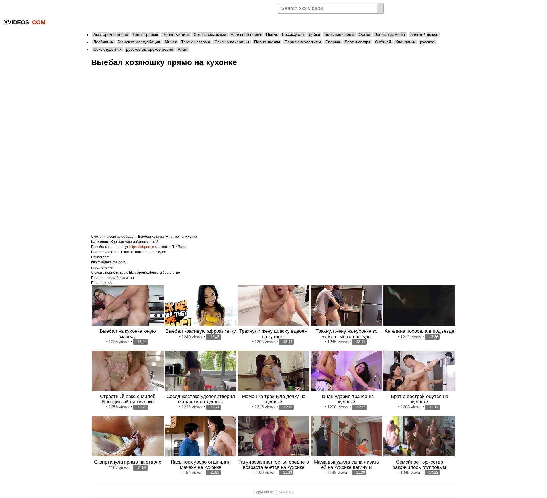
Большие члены (339, 34)
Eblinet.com (100, 257)
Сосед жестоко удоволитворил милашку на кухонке (200, 399)
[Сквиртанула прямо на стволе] (128, 443)
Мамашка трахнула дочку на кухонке (273, 399)
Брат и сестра (358, 42)
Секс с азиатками (210, 34)
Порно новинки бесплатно (112, 278)
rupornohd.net (102, 267)
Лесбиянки (103, 42)
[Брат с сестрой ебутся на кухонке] (419, 378)
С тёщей (383, 42)
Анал (182, 49)
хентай (152, 242)
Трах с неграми (195, 42)
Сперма (332, 42)
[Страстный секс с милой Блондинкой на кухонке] (128, 378)
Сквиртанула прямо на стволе (127, 461)
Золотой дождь (424, 34)
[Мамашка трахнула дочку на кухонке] (273, 378)
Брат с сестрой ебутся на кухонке (419, 399)
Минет (171, 42)
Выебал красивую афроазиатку (201, 331)
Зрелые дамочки (390, 34)
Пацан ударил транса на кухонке (346, 399)
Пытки (271, 34)
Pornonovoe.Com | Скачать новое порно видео (128, 252)
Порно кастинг (175, 34)
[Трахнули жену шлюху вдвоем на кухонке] (273, 312)
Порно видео (101, 283)
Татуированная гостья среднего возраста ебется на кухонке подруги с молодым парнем (273, 467)
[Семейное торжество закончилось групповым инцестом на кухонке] (419, 436)
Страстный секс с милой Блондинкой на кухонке (128, 399)
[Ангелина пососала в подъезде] (419, 312)
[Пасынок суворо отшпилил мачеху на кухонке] (200, 443)
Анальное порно (246, 34)
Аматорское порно (110, 34)
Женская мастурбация (139, 42)
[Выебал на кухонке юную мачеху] (128, 312)
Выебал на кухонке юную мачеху (128, 333)
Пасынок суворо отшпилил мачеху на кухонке (201, 464)
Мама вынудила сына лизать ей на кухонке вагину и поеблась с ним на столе (346, 467)
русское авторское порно (149, 49)
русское (427, 42)
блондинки (405, 42)
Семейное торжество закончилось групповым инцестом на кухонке (419, 467)
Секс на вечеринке (232, 42)
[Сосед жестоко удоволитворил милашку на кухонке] (200, 378)
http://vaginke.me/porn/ (108, 262)
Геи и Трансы (145, 34)
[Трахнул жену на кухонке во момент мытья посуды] (346, 312)
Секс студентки (107, 49)
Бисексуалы (293, 34)
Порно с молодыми (303, 42)
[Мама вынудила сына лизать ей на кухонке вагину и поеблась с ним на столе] (346, 443)
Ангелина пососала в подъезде (419, 331)
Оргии (364, 34)
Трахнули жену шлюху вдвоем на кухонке (273, 333)
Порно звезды (267, 42)
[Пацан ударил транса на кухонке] (346, 378)
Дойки (314, 34)
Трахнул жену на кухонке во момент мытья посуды (346, 333)
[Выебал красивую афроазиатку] (200, 312)
